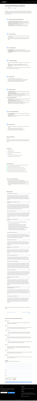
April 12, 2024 (8, 321)
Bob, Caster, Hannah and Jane (25, 396)
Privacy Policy (16, 399)
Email (5, 372)
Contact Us (20, 399)
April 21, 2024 (8, 345)
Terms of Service (18, 399)
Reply (7, 328)
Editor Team (9, 330)
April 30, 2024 (8, 355)
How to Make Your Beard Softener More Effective (26, 313)
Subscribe (11, 392)
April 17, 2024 (8, 326)
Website (6, 375)
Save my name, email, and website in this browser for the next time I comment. (11, 377)
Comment (6, 362)
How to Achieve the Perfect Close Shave (11, 312)
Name (6, 370)
